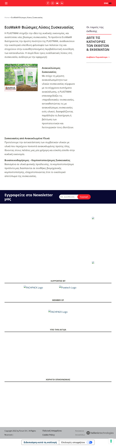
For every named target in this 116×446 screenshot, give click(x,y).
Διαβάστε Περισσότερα (97, 57)
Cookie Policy (48, 434)
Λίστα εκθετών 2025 (34, 222)
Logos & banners (76, 218)
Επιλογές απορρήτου (73, 442)
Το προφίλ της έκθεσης (14, 218)
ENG (106, 3)
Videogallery (75, 226)
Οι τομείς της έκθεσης (13, 222)
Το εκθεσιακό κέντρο (13, 232)
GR (110, 3)
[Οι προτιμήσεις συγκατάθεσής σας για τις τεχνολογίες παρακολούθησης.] (111, 441)
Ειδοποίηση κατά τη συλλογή (40, 442)
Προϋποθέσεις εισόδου (57, 232)
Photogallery (75, 222)
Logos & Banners (33, 253)
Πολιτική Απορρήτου (52, 430)
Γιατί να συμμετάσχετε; (35, 218)
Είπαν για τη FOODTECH (36, 243)
